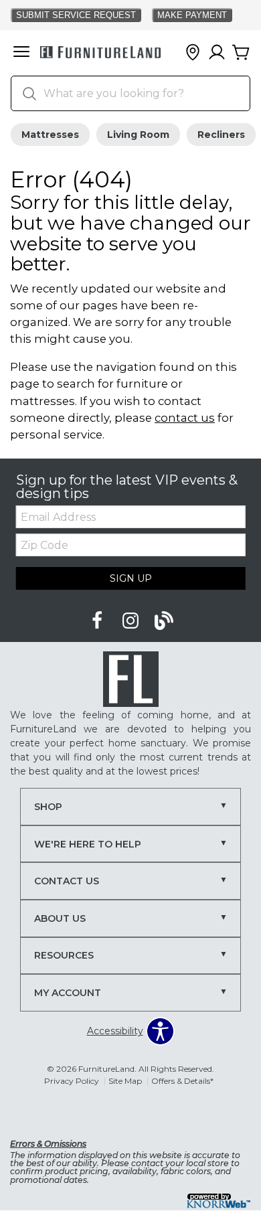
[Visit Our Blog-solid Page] (164, 621)
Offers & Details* (182, 1081)
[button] (21, 53)
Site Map (125, 1081)
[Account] (216, 53)
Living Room (138, 135)
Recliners (221, 135)
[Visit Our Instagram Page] (132, 621)
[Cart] (241, 53)
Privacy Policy (71, 1081)
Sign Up (131, 578)
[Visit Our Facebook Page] (98, 621)
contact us (185, 417)
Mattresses (50, 135)
